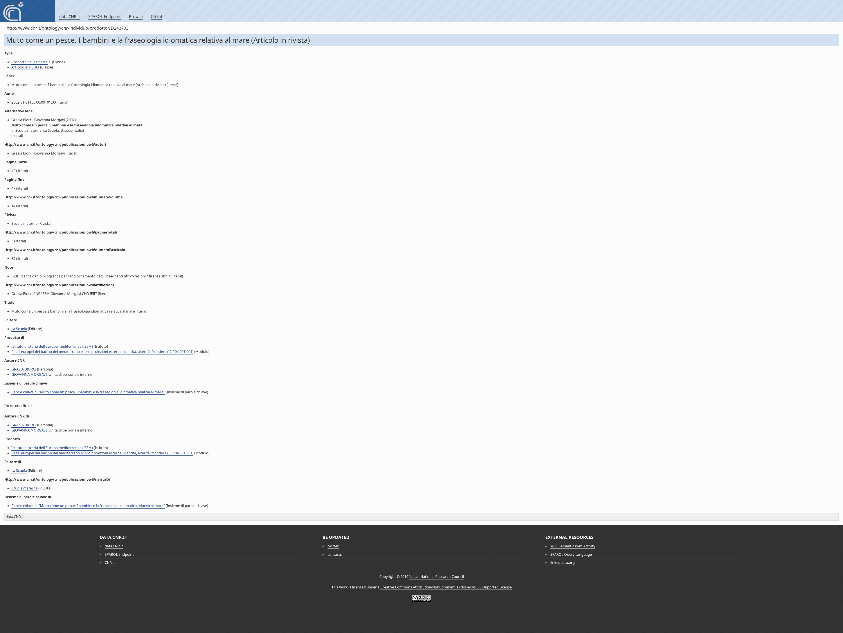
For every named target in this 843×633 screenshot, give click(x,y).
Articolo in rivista (25, 67)
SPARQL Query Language (571, 554)
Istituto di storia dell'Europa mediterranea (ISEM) (52, 346)
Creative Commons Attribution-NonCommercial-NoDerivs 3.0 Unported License (446, 587)
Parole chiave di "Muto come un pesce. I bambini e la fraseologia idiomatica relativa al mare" (88, 392)
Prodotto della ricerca (29, 61)
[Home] (27, 11)
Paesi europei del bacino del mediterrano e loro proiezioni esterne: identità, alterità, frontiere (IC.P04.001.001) (102, 351)
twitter (333, 546)
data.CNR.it (69, 16)
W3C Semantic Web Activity (572, 546)
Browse (136, 16)
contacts (335, 554)
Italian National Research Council (436, 576)
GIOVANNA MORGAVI (29, 374)
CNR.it (156, 16)
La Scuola (19, 328)
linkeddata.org (562, 562)
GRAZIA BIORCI (23, 369)
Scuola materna (24, 223)
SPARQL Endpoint (104, 16)
